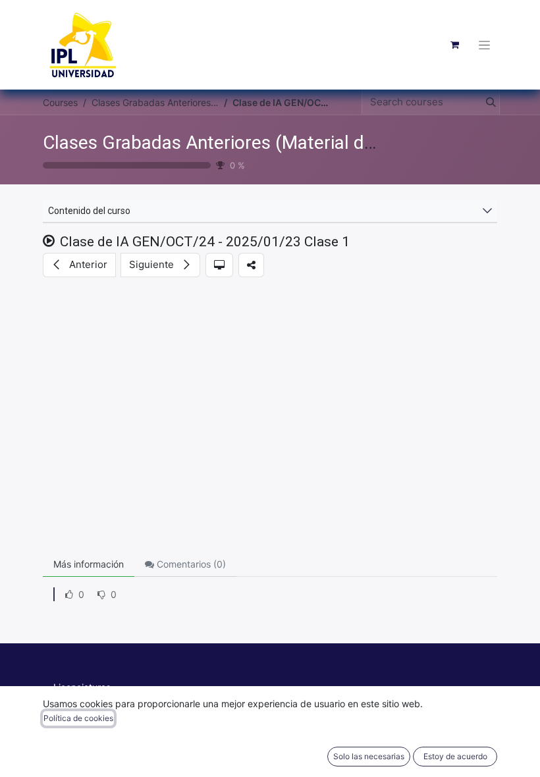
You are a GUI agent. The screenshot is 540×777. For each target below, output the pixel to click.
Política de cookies (78, 718)
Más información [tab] (88, 564)
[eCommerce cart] (454, 45)
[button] (79, 265)
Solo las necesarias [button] (368, 756)
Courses (60, 102)
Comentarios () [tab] (190, 564)
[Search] (488, 102)
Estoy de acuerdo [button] (455, 756)
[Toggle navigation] (484, 45)
